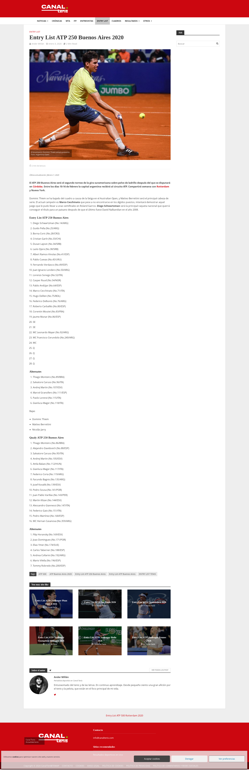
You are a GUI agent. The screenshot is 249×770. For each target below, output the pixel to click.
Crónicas (57, 21)
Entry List (102, 21)
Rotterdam (163, 186)
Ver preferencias (227, 758)
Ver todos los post (160, 670)
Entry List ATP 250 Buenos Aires (90, 574)
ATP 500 (42, 574)
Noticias (41, 21)
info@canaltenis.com (103, 737)
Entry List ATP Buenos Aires (122, 574)
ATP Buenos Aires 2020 (61, 574)
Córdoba (38, 186)
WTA (68, 21)
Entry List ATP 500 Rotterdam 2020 (124, 715)
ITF (75, 21)
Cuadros (116, 21)
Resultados (131, 21)
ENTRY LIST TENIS (147, 574)
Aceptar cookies (152, 758)
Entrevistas (86, 21)
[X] (55, 695)
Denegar (189, 758)
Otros (146, 21)
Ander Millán (38, 43)
